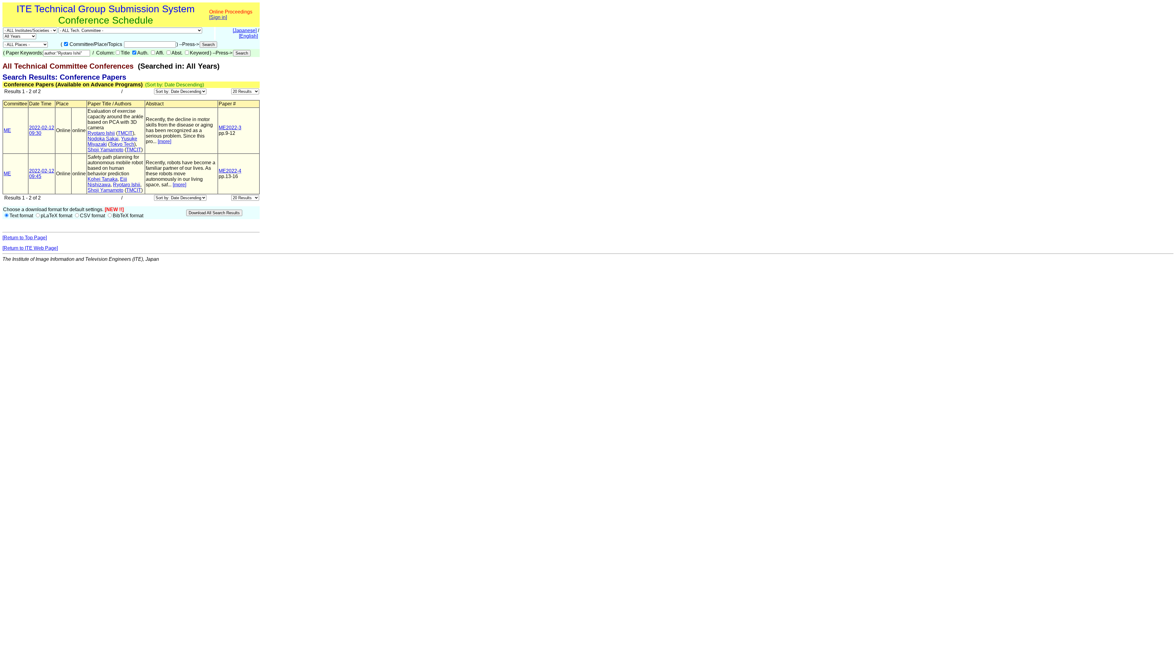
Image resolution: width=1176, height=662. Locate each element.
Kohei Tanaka (103, 179)
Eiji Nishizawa (107, 182)
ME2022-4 (230, 170)
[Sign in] (218, 17)
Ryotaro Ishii (101, 133)
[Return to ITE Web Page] (30, 248)
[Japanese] (245, 30)
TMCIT (125, 133)
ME (7, 130)
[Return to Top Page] (24, 237)
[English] (248, 36)
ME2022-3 (230, 127)
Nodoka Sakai (103, 138)
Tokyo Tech (122, 144)
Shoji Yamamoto (105, 149)
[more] (164, 141)
